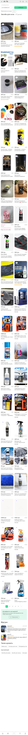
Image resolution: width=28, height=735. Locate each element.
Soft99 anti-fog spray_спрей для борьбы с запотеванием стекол (7, 363)
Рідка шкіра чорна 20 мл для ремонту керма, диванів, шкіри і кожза (6, 97)
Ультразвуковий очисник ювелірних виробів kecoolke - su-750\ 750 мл (7, 45)
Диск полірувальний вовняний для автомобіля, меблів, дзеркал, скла (7, 124)
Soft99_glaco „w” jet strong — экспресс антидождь (21, 415)
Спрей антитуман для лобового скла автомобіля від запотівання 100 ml (21, 363)
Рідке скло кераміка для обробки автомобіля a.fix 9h (20, 71)
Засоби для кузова (6, 653)
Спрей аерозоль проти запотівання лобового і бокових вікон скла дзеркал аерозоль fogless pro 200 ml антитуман (20, 389)
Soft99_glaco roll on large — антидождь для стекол (7, 547)
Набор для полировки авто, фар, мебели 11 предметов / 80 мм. (20, 44)
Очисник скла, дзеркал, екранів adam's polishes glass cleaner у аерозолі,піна (20, 229)
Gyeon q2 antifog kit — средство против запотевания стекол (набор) (6, 601)
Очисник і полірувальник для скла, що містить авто (21, 124)
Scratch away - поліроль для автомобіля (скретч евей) (6, 150)
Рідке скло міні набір (6, 229)
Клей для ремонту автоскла (5, 71)
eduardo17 (9, 626)
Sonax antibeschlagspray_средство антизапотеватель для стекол (21, 601)
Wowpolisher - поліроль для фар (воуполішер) (20, 150)
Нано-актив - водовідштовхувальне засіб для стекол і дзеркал (21, 176)
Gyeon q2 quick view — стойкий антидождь (6, 520)
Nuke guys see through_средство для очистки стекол (20, 442)
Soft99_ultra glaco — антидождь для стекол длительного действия (20, 520)
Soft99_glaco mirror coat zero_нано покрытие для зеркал (20, 336)
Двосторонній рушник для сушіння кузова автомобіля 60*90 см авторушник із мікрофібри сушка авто (7, 282)
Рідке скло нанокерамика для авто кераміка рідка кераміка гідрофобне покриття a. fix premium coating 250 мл (20, 494)
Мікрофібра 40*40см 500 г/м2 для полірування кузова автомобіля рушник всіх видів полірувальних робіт (7, 494)
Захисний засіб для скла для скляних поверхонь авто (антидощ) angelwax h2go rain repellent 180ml (6, 442)
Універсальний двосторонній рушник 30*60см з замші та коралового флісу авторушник (6, 309)
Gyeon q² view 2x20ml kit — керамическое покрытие (21, 309)
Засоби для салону (16, 653)
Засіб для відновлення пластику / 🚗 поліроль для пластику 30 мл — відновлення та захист (21, 201)
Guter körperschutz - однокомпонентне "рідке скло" (7, 176)
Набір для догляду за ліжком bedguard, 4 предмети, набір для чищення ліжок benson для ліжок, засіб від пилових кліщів (21, 97)
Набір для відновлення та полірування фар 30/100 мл (7, 201)
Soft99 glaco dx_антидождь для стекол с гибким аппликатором (7, 336)
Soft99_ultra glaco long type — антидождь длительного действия (7, 574)
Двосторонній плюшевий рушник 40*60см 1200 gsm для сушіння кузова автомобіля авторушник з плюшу (20, 255)
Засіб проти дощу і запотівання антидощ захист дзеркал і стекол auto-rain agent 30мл (6, 389)
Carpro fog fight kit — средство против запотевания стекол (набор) (19, 574)
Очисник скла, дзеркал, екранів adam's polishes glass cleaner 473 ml (6, 256)
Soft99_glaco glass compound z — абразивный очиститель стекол (7, 415)
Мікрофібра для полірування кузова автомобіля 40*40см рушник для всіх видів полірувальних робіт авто (20, 468)
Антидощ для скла (13, 646)
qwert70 (9, 634)
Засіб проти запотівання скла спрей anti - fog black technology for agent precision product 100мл (21, 282)
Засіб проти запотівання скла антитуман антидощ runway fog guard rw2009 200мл (7, 468)
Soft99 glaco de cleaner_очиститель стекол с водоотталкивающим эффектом (19, 547)
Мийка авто (4, 646)
